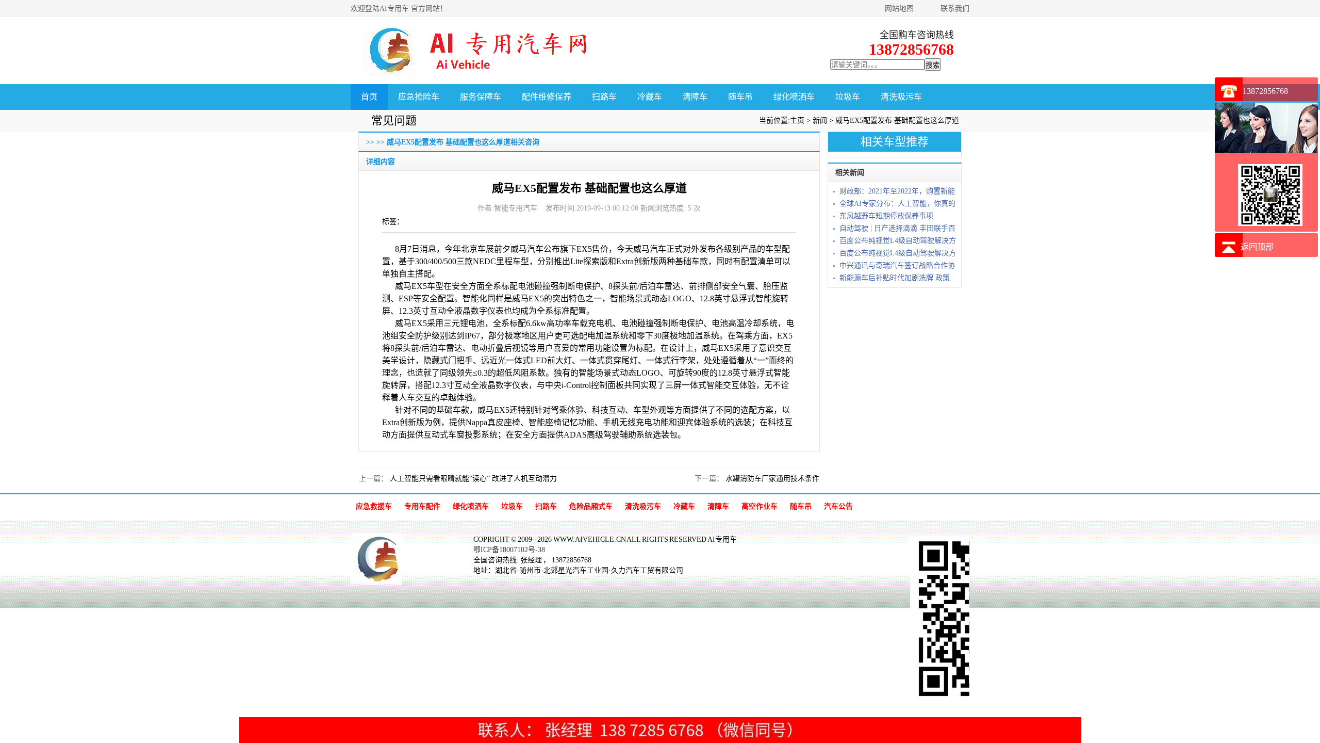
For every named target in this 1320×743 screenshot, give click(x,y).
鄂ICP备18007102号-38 (509, 550)
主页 (797, 120)
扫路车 (604, 96)
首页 (369, 96)
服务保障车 (480, 96)
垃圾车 (847, 96)
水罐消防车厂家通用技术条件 (771, 478)
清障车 (695, 96)
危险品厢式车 (591, 506)
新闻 (820, 120)
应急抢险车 (418, 96)
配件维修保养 (546, 96)
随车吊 (740, 96)
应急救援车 (374, 506)
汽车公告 (838, 506)
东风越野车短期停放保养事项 (886, 216)
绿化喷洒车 (794, 96)
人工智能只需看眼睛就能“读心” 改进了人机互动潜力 (472, 478)
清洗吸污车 (901, 96)
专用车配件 (422, 506)
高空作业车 (759, 506)
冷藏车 (649, 96)
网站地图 (899, 8)
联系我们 (954, 8)
